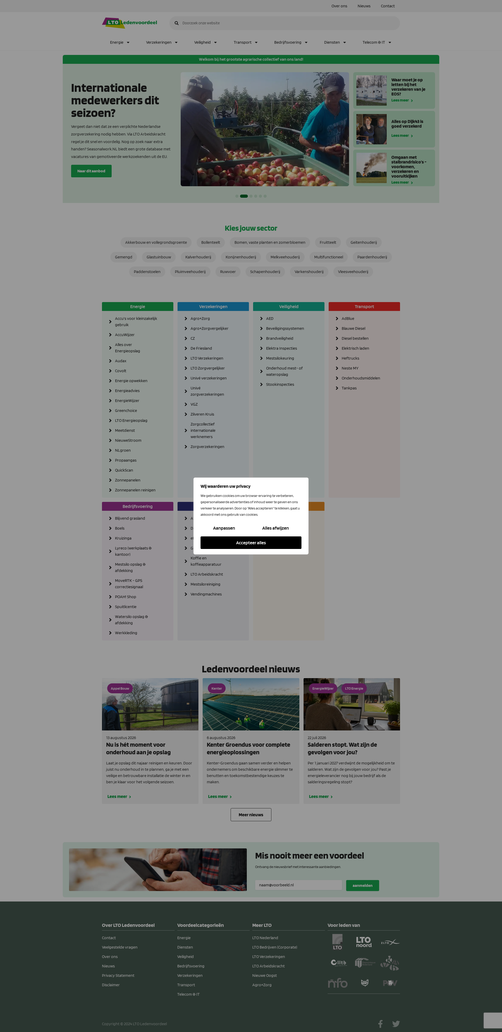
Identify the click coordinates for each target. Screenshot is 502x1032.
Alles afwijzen (275, 528)
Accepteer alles (251, 542)
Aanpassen (224, 528)
